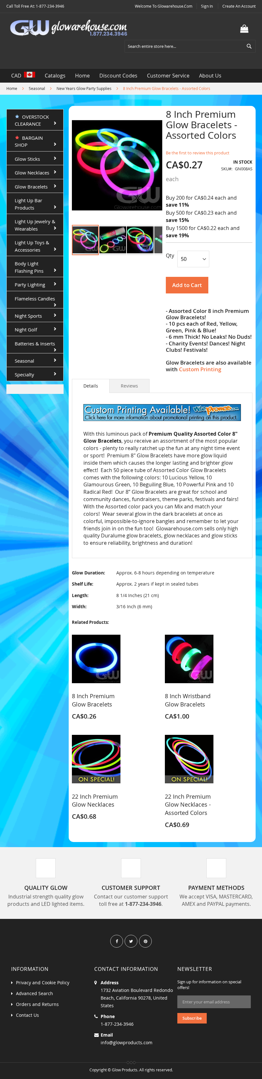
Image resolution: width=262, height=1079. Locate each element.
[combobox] (190, 46)
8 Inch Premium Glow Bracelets (93, 700)
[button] (113, 240)
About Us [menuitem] (210, 75)
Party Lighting (30, 284)
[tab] (91, 386)
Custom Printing (200, 369)
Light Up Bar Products (28, 204)
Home (11, 88)
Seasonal (37, 88)
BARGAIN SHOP (29, 141)
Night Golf (26, 329)
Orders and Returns (37, 1004)
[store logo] (68, 28)
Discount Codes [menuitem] (118, 75)
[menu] (131, 76)
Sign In (207, 6)
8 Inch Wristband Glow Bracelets (188, 700)
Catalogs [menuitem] (55, 75)
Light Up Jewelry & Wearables (35, 225)
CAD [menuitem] (17, 75)
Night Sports (28, 316)
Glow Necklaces (32, 172)
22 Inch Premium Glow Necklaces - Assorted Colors (188, 805)
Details (90, 386)
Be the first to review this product (197, 153)
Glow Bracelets (31, 186)
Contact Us (27, 1015)
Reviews (129, 386)
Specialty (24, 374)
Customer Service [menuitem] (168, 75)
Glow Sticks (27, 159)
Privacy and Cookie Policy (42, 982)
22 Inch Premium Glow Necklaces (95, 801)
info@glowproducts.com (126, 1042)
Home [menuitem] (82, 75)
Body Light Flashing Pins (29, 267)
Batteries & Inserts (35, 343)
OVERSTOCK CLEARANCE (32, 120)
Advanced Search (34, 993)
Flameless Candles (35, 298)
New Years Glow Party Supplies (84, 88)
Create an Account (239, 6)
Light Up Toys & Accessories (32, 246)
